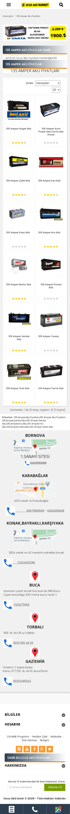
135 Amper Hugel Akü (18, 128)
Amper (21, 417)
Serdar (17, 420)
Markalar (56, 736)
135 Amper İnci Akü (49, 232)
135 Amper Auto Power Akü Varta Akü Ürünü (50, 131)
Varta (21, 426)
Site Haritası (29, 740)
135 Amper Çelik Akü (18, 180)
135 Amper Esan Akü (18, 232)
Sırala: (29, 83)
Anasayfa (8, 16)
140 (8, 426)
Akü (28, 417)
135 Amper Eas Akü (49, 180)
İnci (20, 423)
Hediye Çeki (39, 736)
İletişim (44, 740)
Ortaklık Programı (18, 736)
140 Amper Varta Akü (50, 388)
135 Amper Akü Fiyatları (28, 16)
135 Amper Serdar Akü (19, 338)
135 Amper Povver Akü (51, 286)
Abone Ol (55, 787)
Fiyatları (34, 417)
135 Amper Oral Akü (17, 388)
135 (16, 417)
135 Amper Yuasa (48, 336)
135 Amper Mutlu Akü (18, 284)
